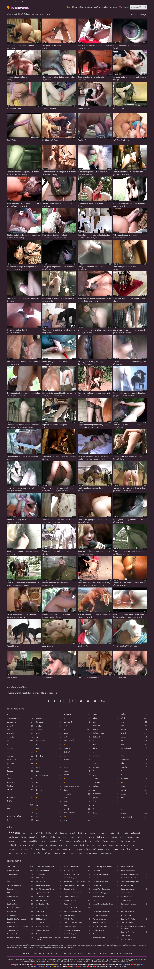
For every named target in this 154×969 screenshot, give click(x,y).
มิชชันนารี (105, 737)
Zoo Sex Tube (134, 915)
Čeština (23, 964)
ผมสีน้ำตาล (20, 782)
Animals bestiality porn (105, 893)
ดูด (49, 206)
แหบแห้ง (111, 833)
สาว (48, 801)
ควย (8, 206)
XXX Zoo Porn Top (48, 878)
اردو (108, 966)
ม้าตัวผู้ (44, 48)
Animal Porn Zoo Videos (105, 889)
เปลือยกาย (105, 756)
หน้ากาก (102, 459)
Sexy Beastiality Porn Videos (77, 885)
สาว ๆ (65, 837)
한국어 (72, 964)
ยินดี (80, 833)
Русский (128, 964)
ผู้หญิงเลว (20, 763)
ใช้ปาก (105, 763)
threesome (130, 837)
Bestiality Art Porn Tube (134, 874)
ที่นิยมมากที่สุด (77, 7)
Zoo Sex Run (134, 936)
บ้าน (68, 7)
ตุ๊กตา (129, 849)
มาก (124, 333)
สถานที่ (128, 841)
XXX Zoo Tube (77, 919)
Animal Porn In (20, 934)
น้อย (77, 805)
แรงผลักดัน (114, 837)
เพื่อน (50, 80)
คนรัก (97, 841)
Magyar (88, 964)
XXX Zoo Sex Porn (48, 919)
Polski (120, 964)
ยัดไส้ (80, 853)
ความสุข (124, 845)
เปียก (134, 786)
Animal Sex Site (20, 923)
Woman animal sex (105, 923)
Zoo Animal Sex (77, 889)
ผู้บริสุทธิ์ (77, 752)
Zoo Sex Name (134, 939)
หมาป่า (43, 841)
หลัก (37, 849)
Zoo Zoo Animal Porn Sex (77, 893)
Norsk (113, 964)
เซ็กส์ (125, 396)
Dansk (31, 964)
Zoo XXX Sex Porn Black (77, 923)
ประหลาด (48, 790)
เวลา (134, 841)
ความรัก (48, 175)
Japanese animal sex (77, 926)
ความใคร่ (37, 853)
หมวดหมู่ (113, 7)
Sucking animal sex (134, 889)
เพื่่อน (48, 771)
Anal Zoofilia (20, 900)
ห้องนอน (23, 837)
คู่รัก (79, 269)
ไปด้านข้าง (72, 853)
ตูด (114, 175)
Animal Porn (105, 878)
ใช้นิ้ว (48, 779)
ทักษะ (60, 845)
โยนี (85, 364)
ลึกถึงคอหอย (88, 301)
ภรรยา (26, 585)
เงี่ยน (11, 364)
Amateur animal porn (134, 908)
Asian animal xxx (134, 867)
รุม (8, 48)
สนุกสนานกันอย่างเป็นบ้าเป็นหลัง (90, 849)
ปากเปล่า (101, 833)
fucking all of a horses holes (19, 693)
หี (14, 238)
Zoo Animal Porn (105, 885)
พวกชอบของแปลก (48, 775)
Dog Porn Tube (48, 881)
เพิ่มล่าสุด (88, 7)
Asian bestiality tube (134, 870)
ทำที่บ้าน (43, 837)
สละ (88, 845)
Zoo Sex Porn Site (134, 932)
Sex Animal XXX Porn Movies (77, 881)
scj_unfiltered (134, 748)
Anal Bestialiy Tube (48, 904)
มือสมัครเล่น (20, 722)
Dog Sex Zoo (48, 934)
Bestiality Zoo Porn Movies (134, 878)
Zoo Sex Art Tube (134, 923)
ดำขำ (52, 837)
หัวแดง (105, 813)
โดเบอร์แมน (82, 238)
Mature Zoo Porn (77, 900)
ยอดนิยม (105, 7)
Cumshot (92, 833)
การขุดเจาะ (13, 849)
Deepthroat (73, 845)
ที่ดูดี (82, 845)
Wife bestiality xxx (105, 930)
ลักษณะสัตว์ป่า (20, 760)
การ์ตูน (23, 845)
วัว (46, 80)
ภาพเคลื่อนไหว (20, 733)
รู (49, 301)
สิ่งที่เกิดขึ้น (12, 845)
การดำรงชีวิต (106, 853)
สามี (77, 737)
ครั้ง (122, 849)
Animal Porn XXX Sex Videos (48, 867)
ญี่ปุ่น (77, 767)
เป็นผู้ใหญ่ (105, 729)
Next (103, 701)
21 (88, 701)
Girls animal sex (77, 915)
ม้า (58, 238)
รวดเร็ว (52, 849)
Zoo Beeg (105, 870)
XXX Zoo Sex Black (20, 893)
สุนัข (118, 80)
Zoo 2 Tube (20, 881)
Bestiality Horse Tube (77, 874)
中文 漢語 (83, 966)
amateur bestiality (13, 2)
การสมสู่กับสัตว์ (134, 817)
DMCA (56, 954)
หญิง (134, 798)
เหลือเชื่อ (77, 748)
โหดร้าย (118, 175)
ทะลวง (12, 301)
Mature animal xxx (48, 930)
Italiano (80, 964)
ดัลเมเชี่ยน (48, 718)
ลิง (105, 741)
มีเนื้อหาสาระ (102, 837)
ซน (59, 837)
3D (43, 175)
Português (136, 964)
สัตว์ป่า (39, 833)
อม (20, 775)
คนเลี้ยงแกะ (13, 837)
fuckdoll (115, 849)
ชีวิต (107, 849)
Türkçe (91, 966)
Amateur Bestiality (20, 938)
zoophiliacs (42, 845)
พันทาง (105, 748)
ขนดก (48, 813)
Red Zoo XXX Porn (20, 885)
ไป (61, 841)
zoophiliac (33, 841)
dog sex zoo (36, 2)
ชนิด (98, 845)
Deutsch (39, 964)
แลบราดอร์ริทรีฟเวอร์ (77, 786)
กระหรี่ (134, 790)
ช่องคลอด (134, 779)
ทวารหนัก (45, 364)
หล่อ (48, 820)
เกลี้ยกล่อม (134, 714)
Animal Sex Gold (105, 896)
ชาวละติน (77, 794)
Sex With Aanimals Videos (48, 889)
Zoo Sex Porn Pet (77, 908)
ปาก (118, 206)
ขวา (26, 849)
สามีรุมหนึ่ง (134, 760)
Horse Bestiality (48, 900)
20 (81, 701)
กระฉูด (77, 771)
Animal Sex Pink (77, 938)
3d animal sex (134, 900)
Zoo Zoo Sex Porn (48, 870)
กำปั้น (48, 786)
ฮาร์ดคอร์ (18, 175)
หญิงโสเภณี (77, 722)
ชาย (91, 175)
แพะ (48, 805)
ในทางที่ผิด (105, 782)
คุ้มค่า (44, 849)
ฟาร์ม (12, 175)
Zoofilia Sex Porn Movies (105, 911)
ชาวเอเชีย (20, 737)
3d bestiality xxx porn (134, 904)
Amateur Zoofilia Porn (77, 930)
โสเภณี (31, 845)
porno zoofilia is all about (43, 693)
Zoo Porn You (48, 923)
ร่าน (84, 80)
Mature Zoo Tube (48, 908)
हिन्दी (66, 966)
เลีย (8, 522)
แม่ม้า (12, 459)
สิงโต (77, 801)
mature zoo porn (25, 2)
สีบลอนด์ (116, 459)
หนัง (136, 849)
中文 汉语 (73, 966)
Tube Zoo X (48, 911)
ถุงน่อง (134, 737)
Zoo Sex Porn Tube (48, 896)
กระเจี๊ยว (119, 333)
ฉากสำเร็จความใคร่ (49, 238)
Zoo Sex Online (134, 893)
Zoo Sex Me (20, 911)
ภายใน (77, 760)
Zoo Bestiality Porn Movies (105, 867)
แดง (137, 837)
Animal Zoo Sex (48, 915)
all (57, 693)
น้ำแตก (77, 775)
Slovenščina (42, 966)
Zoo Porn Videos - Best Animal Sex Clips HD (48, 938)
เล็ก (134, 726)
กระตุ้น (111, 845)
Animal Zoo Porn (20, 930)
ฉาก (122, 837)
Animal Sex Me (20, 896)
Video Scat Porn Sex (77, 867)
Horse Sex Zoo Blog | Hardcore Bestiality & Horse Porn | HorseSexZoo (100, 954)
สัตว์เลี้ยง (105, 786)
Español (56, 964)
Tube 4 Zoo (77, 904)
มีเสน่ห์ (10, 853)
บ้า (77, 756)
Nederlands (97, 964)
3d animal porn (134, 896)
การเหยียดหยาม (20, 718)
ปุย (85, 833)
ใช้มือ (48, 817)
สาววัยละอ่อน (85, 585)
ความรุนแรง (26, 853)
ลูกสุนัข (12, 48)
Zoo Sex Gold (48, 874)
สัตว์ (20, 730)
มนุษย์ (77, 733)
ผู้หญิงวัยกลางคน (105, 733)
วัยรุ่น (134, 756)
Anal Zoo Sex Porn (48, 926)
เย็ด (87, 175)
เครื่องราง (81, 837)
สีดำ (114, 80)
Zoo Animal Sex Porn (105, 874)
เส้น (64, 853)
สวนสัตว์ (131, 396)
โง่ (66, 845)
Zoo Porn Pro (20, 904)
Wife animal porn (105, 938)
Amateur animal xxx (134, 911)
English (15, 964)
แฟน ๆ (91, 837)
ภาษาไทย (125, 7)
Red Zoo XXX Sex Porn (77, 911)
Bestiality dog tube (77, 934)
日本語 (106, 964)
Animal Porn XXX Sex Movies (20, 908)
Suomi (51, 966)
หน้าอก (47, 853)
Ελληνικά (47, 964)
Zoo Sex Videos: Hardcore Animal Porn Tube (134, 927)
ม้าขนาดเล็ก (64, 238)
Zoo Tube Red (20, 878)
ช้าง (48, 760)
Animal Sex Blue (20, 870)
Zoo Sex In (105, 900)
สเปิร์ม (134, 729)
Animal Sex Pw (105, 908)
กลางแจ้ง (105, 767)
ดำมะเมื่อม (90, 238)
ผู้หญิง (44, 333)
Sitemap (63, 954)
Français (64, 964)
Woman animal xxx (105, 919)
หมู (105, 790)
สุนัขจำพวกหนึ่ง (80, 841)
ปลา (48, 782)
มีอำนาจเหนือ (48, 741)
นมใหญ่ (20, 790)
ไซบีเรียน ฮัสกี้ (77, 741)
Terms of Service (30, 954)
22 (95, 701)
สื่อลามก (14, 833)
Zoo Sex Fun (20, 889)
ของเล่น (90, 364)
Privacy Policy (45, 954)
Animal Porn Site (134, 885)
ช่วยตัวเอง (105, 726)
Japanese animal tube (48, 893)
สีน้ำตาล (116, 364)
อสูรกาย (20, 756)
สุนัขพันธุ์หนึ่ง (53, 841)
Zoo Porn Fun (20, 915)
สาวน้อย (116, 238)
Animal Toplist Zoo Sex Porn (105, 904)
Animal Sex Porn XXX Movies (20, 926)
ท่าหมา (9, 396)
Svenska (59, 966)
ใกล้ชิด (80, 80)
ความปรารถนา (77, 813)
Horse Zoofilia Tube (48, 885)
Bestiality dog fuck (77, 878)
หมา (31, 833)
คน (117, 845)
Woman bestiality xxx (105, 915)
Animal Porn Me (20, 874)
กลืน (90, 333)
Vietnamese (100, 966)
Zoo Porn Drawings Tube (134, 881)
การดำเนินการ (68, 849)
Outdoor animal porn (77, 896)
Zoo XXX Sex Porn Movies (20, 919)
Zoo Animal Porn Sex (105, 881)
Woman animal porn (105, 926)
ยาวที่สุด (97, 7)
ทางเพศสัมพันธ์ (91, 853)
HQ (93, 845)
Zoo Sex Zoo (77, 870)
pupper (114, 841)
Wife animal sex (105, 934)
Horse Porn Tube (20, 867)
